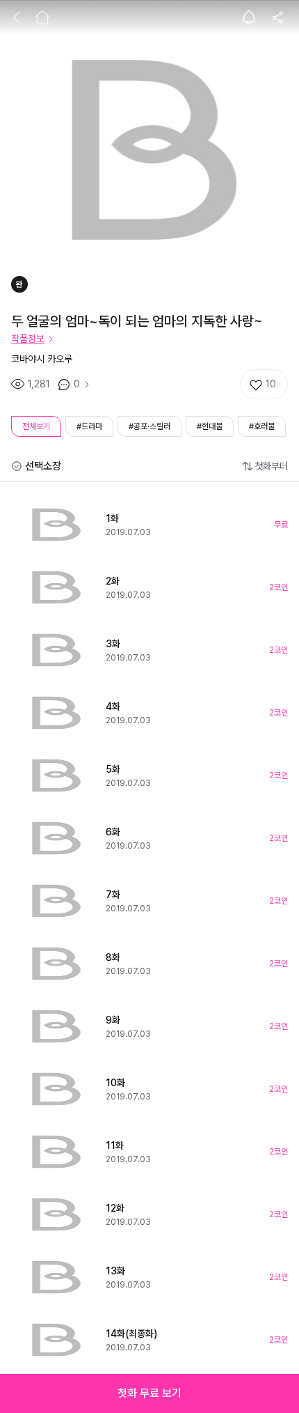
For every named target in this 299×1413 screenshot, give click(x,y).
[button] (149, 1393)
